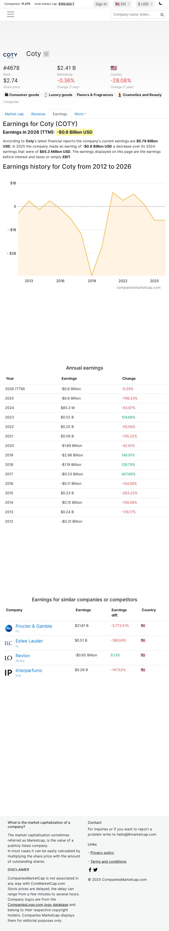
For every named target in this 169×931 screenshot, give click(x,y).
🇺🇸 (120, 4)
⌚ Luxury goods (58, 95)
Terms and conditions (108, 861)
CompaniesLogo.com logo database (38, 904)
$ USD (144, 4)
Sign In (101, 4)
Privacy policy (102, 852)
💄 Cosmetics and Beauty (140, 95)
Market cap (14, 114)
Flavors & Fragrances (95, 95)
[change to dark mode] (160, 4)
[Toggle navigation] (11, 14)
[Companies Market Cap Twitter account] (95, 870)
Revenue (38, 114)
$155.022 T (66, 4)
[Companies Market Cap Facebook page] (90, 870)
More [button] (79, 114)
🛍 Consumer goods (22, 95)
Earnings (60, 114)
